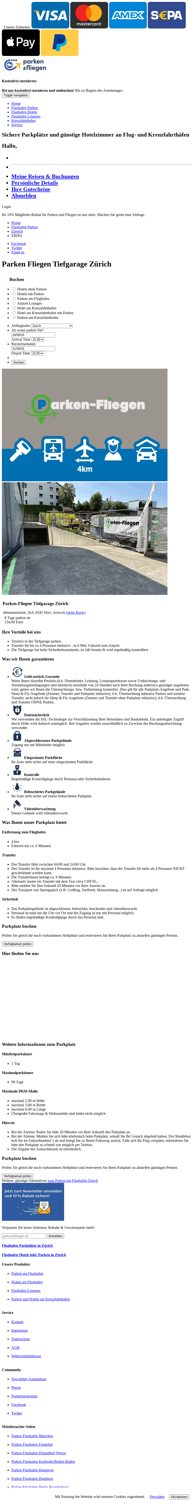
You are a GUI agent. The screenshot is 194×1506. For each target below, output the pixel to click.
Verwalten (156, 1497)
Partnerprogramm (24, 1396)
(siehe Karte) (75, 613)
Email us (17, 252)
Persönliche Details (34, 183)
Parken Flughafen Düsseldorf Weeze (38, 1453)
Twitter (16, 248)
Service (16, 125)
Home (16, 103)
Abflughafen (20, 326)
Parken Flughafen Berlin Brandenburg (40, 1487)
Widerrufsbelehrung (26, 1356)
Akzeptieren (179, 1497)
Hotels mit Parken (30, 294)
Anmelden (55, 1236)
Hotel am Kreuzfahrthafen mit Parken (45, 313)
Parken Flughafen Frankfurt (32, 1444)
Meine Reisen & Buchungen (45, 176)
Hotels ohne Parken (32, 289)
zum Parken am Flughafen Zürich (73, 1181)
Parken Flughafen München (32, 1436)
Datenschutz (20, 1339)
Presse (16, 1388)
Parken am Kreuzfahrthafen (37, 318)
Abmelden (23, 196)
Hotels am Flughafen (27, 1282)
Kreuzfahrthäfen (23, 121)
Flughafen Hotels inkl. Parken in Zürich (34, 1255)
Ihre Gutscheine (30, 189)
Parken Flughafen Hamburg (32, 1479)
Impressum (19, 1330)
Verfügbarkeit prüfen (17, 944)
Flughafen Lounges (25, 116)
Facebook (18, 244)
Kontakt (17, 1322)
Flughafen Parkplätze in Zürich (27, 1246)
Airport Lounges (29, 303)
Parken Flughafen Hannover (32, 1470)
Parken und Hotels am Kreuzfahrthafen (40, 1299)
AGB (15, 1347)
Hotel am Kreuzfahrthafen (36, 308)
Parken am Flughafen (33, 299)
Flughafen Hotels (24, 112)
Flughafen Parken (24, 108)
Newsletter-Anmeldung (28, 1379)
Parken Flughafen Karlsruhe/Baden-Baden (43, 1462)
